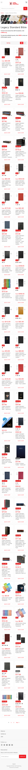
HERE (20, 35)
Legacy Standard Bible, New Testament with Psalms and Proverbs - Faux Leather (6, 126)
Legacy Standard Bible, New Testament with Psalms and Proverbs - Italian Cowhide (20, 126)
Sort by (8, 43)
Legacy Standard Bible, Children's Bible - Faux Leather (21, 382)
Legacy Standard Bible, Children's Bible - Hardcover (6, 408)
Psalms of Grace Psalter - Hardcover (20, 464)
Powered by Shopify (14, 767)
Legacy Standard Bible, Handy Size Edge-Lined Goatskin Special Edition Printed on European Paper (7, 98)
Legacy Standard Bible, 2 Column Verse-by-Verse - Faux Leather (20, 326)
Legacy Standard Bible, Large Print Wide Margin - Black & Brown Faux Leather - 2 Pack (21, 679)
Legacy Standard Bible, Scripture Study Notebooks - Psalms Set (20, 650)
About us (3, 731)
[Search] (25, 8)
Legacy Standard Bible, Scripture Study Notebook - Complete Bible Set (7, 709)
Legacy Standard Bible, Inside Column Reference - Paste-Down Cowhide (7, 383)
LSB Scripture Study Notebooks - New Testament (7, 599)
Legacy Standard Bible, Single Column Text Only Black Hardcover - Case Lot (21, 154)
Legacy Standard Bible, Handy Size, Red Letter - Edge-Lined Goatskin (6, 212)
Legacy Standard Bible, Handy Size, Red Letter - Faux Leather (20, 212)
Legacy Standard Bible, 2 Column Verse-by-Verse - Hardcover (6, 355)
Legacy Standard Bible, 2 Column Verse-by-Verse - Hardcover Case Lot (21, 571)
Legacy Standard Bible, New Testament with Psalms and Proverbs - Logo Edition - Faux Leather (20, 240)
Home (2, 13)
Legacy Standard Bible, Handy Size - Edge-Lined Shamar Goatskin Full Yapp (21, 711)
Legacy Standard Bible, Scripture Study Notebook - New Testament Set (7, 295)
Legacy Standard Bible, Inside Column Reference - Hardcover (21, 408)
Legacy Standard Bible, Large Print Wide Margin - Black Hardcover (7, 65)
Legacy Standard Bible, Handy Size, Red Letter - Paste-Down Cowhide (20, 183)
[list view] (25, 43)
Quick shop (7, 74)
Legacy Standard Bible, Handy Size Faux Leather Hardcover (6, 490)
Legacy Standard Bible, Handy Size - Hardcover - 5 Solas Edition (7, 461)
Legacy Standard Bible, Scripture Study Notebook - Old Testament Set (6, 625)
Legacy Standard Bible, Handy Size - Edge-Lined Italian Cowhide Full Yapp (20, 436)
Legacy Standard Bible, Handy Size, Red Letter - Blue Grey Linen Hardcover (6, 238)
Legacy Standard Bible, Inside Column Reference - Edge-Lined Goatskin (21, 270)
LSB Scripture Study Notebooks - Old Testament (21, 624)
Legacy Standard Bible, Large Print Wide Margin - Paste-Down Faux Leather (6, 183)
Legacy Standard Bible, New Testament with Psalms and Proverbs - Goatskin (7, 154)
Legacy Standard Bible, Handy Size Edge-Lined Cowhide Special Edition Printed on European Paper (20, 68)
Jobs (2, 736)
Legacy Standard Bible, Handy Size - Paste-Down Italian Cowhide (7, 653)
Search (14, 764)
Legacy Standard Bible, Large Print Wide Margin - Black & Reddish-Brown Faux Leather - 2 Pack (21, 544)
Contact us (3, 733)
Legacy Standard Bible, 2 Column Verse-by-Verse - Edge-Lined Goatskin (21, 298)
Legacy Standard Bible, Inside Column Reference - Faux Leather (21, 355)
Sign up (22, 756)
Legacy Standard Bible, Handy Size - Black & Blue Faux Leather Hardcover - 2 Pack (21, 516)
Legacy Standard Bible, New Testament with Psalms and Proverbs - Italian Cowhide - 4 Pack (6, 572)
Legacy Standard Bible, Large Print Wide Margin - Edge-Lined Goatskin (7, 270)
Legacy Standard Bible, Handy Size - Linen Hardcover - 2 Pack (7, 516)
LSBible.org (4, 32)
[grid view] (21, 43)
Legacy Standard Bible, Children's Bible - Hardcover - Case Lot (20, 599)
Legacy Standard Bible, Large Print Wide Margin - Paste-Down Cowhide (6, 326)
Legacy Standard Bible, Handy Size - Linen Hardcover (20, 489)
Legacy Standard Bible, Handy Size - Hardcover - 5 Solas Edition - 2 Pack (7, 542)
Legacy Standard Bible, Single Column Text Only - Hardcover (21, 97)
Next (17, 722)
